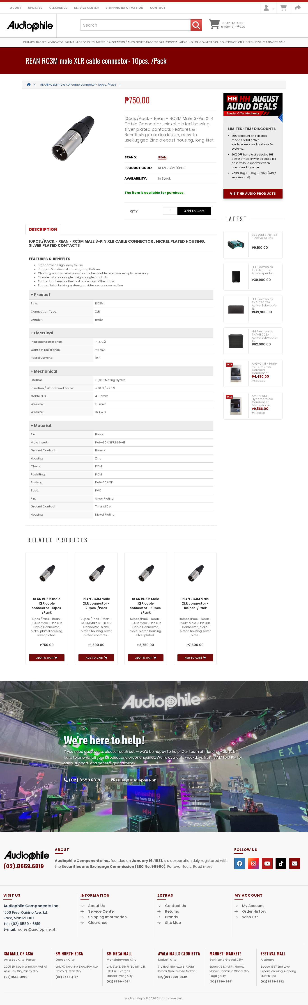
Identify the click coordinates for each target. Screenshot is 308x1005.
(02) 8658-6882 (272, 981)
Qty (134, 211)
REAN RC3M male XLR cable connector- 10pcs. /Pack (78, 84)
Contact (157, 8)
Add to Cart (194, 210)
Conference (228, 42)
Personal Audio (176, 42)
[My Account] (267, 9)
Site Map (173, 922)
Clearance (58, 8)
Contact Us (175, 906)
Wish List (250, 917)
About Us (96, 906)
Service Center (86, 8)
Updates (35, 8)
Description (43, 229)
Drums (69, 42)
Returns (172, 911)
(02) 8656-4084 (119, 981)
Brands (171, 917)
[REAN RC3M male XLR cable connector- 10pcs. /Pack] (71, 138)
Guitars (29, 42)
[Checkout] (297, 9)
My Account (253, 906)
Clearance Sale (274, 42)
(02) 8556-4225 (16, 977)
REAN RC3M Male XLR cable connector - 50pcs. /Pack (146, 606)
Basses (41, 42)
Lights (193, 42)
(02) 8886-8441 (220, 981)
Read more (203, 866)
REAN (162, 157)
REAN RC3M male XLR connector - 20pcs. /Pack (96, 603)
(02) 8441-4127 (66, 977)
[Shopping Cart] (283, 9)
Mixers (101, 42)
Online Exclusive (249, 42)
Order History (254, 911)
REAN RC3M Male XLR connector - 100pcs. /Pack (195, 603)
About (15, 8)
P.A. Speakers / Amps (121, 42)
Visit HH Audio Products (253, 194)
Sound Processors (150, 42)
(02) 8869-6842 (175, 977)
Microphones (85, 42)
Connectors (208, 42)
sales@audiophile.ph (136, 780)
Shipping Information (124, 8)
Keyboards (55, 42)
